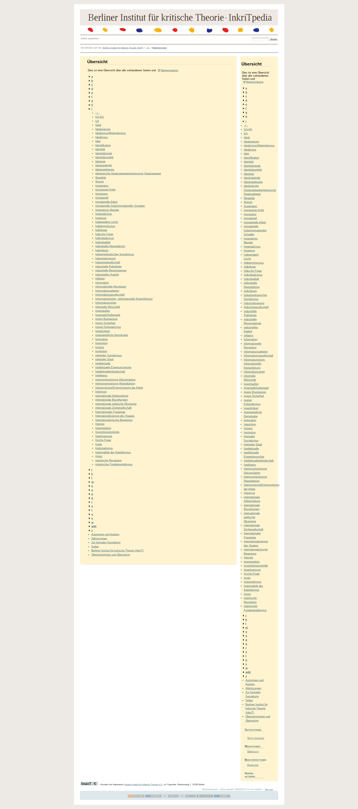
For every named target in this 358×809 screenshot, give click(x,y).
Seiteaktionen (253, 729)
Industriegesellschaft (107, 262)
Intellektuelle (102, 363)
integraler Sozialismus (108, 355)
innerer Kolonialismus (108, 327)
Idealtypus (101, 137)
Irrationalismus (104, 448)
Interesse (100, 391)
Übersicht (253, 751)
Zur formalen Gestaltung (105, 542)
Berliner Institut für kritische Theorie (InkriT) (123, 48)
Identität (100, 149)
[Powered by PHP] (153, 797)
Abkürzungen (99, 538)
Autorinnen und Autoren (105, 534)
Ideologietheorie (104, 169)
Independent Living (106, 222)
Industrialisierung (105, 258)
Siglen (95, 546)
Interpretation (103, 428)
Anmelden (253, 765)
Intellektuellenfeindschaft (110, 371)
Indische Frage (104, 234)
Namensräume (169, 70)
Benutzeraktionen (254, 759)
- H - (148, 48)
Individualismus (104, 238)
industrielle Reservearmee (110, 270)
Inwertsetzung (103, 436)
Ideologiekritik (103, 165)
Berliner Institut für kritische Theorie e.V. (143, 784)
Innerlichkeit (102, 331)
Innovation (101, 339)
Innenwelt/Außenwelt (107, 315)
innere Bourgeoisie (106, 318)
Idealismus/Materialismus (110, 133)
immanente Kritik (105, 189)
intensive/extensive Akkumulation (115, 379)
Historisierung (159, 48)
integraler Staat (104, 359)
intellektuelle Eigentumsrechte (113, 367)
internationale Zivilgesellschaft (113, 407)
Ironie (98, 444)
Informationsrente (105, 302)
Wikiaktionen (252, 746)
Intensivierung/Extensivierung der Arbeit (119, 387)
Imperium (100, 218)
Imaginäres (102, 185)
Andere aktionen (250, 775)
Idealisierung (102, 129)
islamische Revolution (108, 460)
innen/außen (102, 310)
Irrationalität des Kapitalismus (113, 452)
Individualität (102, 242)
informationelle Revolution (110, 286)
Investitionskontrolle (107, 432)
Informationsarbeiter (107, 290)
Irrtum (98, 456)
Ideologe (100, 161)
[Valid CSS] (187, 797)
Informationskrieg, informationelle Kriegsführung (123, 298)
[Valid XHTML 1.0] (170, 797)
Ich (97, 121)
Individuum (101, 250)
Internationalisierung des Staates (115, 415)
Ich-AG (99, 117)
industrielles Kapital (107, 274)
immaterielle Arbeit (106, 201)
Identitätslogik (103, 153)
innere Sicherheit (105, 323)
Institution (101, 351)
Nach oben (269, 789)
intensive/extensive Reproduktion (115, 383)
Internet (99, 424)
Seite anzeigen (255, 738)
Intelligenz (101, 375)
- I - (97, 113)
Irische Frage (103, 440)
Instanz (99, 347)
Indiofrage (101, 230)
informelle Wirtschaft (107, 306)
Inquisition (101, 343)
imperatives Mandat (107, 210)
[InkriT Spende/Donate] (89, 784)
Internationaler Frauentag (110, 412)
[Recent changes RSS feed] (136, 797)
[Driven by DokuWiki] (205, 797)
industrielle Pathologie (108, 266)
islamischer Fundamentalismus (114, 464)
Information (102, 282)
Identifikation (103, 145)
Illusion (99, 181)
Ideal (98, 125)
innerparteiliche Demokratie (111, 335)
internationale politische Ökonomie (116, 403)
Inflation (100, 278)
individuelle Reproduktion (110, 246)
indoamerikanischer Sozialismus (114, 254)
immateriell (101, 197)
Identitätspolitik (104, 157)
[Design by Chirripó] (222, 797)
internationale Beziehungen (111, 399)
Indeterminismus (105, 226)
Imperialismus (103, 213)
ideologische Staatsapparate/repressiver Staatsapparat (128, 173)
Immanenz (101, 193)
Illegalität (100, 177)
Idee (97, 141)
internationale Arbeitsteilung (111, 395)
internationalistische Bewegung (113, 420)
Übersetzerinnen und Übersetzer (110, 554)
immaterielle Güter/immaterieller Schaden (120, 205)
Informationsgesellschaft (110, 294)
